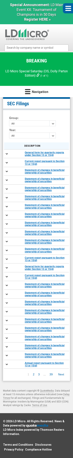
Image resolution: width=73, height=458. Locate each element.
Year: (12, 130)
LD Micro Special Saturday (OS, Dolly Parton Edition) (36, 73)
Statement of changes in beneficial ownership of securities (44, 171)
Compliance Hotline (38, 449)
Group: (14, 118)
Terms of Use (39, 405)
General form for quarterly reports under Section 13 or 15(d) (44, 154)
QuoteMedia (47, 390)
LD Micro (19, 421)
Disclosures (43, 444)
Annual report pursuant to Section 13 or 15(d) (44, 364)
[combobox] (36, 48)
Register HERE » (37, 19)
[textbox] (39, 47)
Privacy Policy (13, 449)
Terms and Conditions (18, 444)
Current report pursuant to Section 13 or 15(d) (44, 162)
